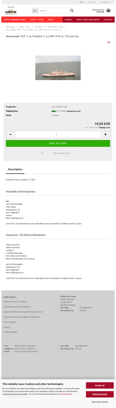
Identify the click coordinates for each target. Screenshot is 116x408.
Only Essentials (99, 394)
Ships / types (37, 20)
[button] (82, 2)
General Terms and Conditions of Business (22, 317)
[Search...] (72, 10)
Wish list (106, 2)
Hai (108, 42)
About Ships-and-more (88, 20)
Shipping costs (104, 128)
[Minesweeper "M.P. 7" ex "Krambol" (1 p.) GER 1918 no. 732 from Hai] (58, 63)
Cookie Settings (10, 332)
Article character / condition (15, 302)
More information (100, 402)
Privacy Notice (66, 394)
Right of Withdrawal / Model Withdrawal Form (23, 312)
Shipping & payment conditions (17, 307)
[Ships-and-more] (15, 11)
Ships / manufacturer (15, 20)
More (50, 20)
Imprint (7, 327)
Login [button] (93, 2)
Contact (108, 20)
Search (68, 20)
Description (15, 169)
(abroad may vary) (74, 111)
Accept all (100, 385)
